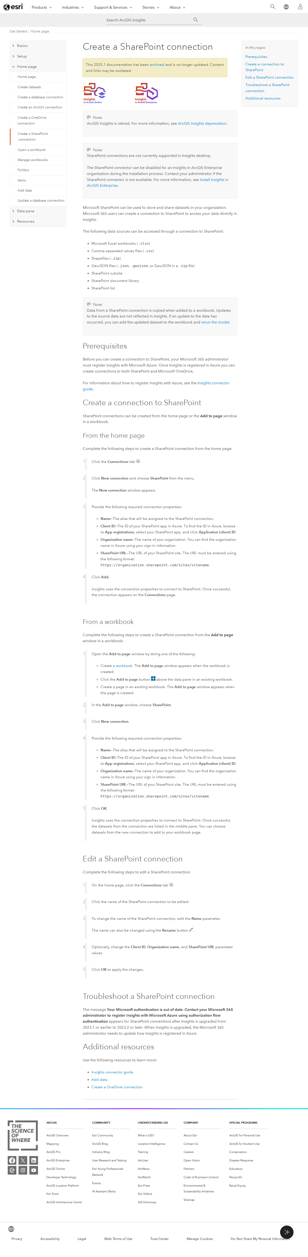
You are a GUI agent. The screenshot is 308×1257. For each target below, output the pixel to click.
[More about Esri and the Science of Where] (23, 1136)
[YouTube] (33, 1170)
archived (157, 64)
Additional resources (263, 98)
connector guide (112, 1072)
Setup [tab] (22, 56)
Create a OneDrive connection (32, 121)
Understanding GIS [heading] (153, 1122)
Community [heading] (101, 1122)
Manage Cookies (200, 1239)
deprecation (202, 123)
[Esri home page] (13, 7)
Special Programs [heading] (243, 1122)
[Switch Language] (286, 6)
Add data (25, 190)
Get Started (18, 31)
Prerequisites (256, 57)
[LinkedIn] (33, 1160)
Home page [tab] (27, 66)
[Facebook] (12, 1160)
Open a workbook (32, 150)
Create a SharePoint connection (33, 137)
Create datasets (29, 87)
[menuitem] (65, 1135)
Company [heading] (191, 1122)
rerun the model (215, 322)
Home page (40, 31)
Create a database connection (40, 97)
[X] (23, 1160)
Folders (23, 170)
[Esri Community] (12, 1170)
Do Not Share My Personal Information (260, 1239)
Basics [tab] (22, 46)
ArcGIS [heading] (51, 1122)
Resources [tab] (25, 221)
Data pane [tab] (25, 211)
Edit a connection (269, 77)
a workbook (122, 666)
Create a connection (117, 1087)
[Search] (272, 6)
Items (22, 180)
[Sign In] (300, 6)
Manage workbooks (33, 160)
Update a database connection (41, 201)
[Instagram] (23, 1170)
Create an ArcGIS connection (40, 107)
